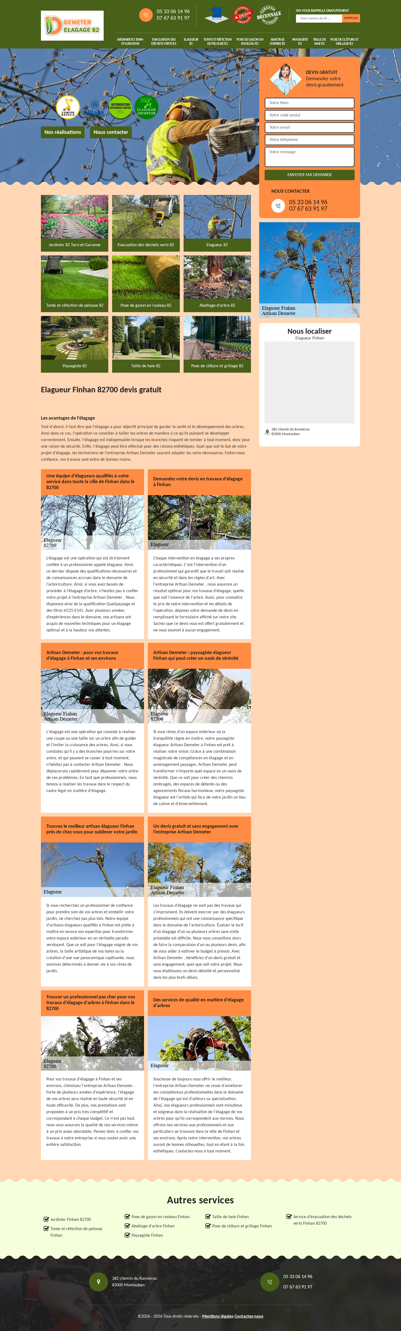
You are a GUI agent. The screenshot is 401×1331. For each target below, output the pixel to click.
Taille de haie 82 (319, 42)
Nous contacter (111, 132)
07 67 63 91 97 (173, 18)
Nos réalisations (62, 132)
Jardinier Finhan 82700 (70, 1220)
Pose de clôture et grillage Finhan (242, 1226)
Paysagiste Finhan (147, 1235)
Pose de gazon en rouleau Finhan (160, 1217)
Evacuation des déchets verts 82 (163, 42)
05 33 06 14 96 (173, 11)
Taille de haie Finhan (230, 1217)
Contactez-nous (249, 1316)
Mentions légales (217, 1316)
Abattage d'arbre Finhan (153, 1226)
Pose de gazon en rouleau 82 (250, 42)
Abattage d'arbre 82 (277, 42)
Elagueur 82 (191, 42)
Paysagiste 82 (300, 42)
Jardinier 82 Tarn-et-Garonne (130, 42)
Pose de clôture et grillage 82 (344, 42)
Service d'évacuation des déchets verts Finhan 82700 (322, 1220)
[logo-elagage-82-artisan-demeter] (72, 26)
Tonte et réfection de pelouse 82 (218, 42)
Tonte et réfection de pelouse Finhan (76, 1232)
